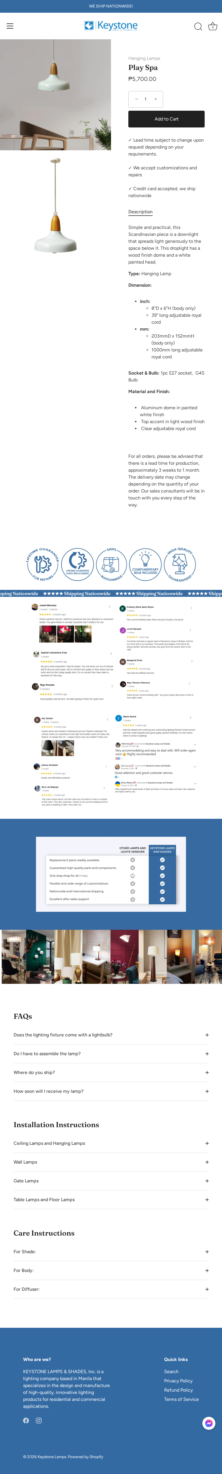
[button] (208, 1423)
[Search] (198, 27)
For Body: (24, 1270)
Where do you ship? (34, 1072)
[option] (111, 563)
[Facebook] (26, 1420)
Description (140, 211)
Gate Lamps (26, 1181)
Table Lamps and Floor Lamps (44, 1199)
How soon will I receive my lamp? (49, 1091)
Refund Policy (178, 1390)
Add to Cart (167, 119)
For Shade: (25, 1251)
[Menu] (10, 26)
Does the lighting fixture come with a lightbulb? (63, 1035)
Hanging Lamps (144, 58)
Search (171, 1371)
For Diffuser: (27, 1289)
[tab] (143, 211)
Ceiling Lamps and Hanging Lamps (49, 1143)
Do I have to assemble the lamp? (47, 1053)
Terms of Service (181, 1399)
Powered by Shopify (85, 1456)
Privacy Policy (178, 1381)
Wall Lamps (25, 1162)
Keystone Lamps (52, 1456)
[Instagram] (39, 1420)
